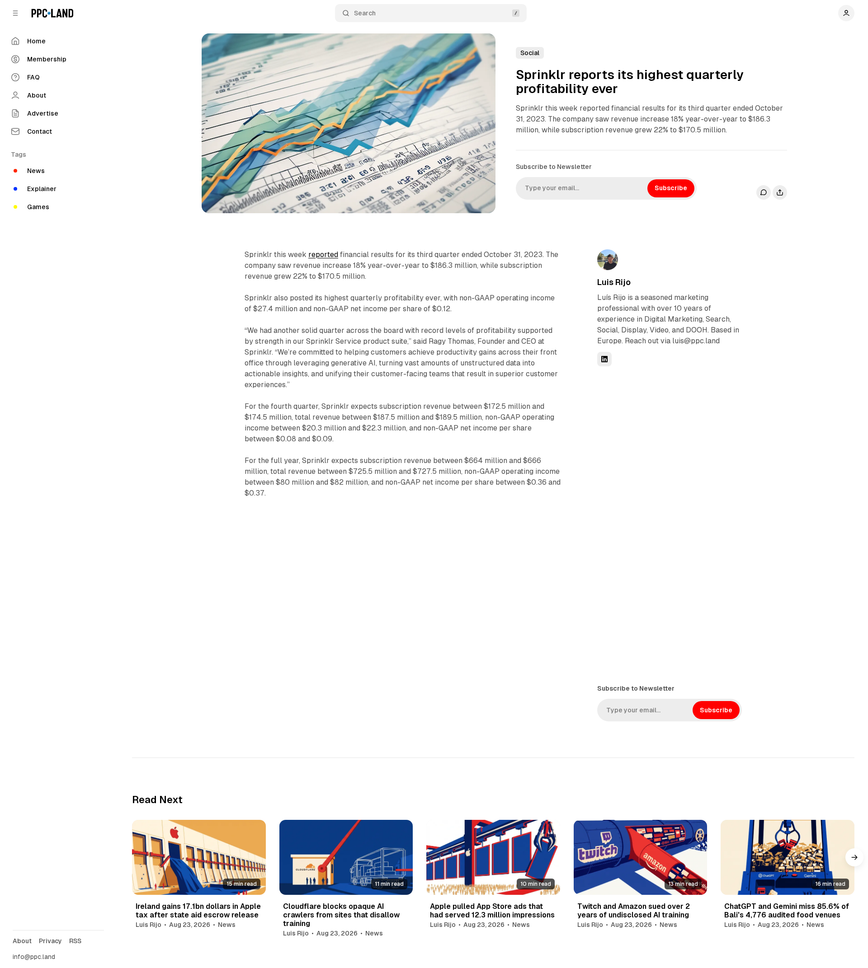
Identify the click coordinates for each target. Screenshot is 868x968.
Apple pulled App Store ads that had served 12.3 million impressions (492, 910)
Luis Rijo (614, 282)
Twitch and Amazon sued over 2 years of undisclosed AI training (633, 910)
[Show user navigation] (846, 13)
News (227, 924)
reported (323, 254)
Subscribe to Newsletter (554, 166)
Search (365, 13)
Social (529, 52)
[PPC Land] (52, 13)
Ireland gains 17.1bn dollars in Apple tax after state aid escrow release (198, 910)
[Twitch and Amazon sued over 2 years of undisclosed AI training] (641, 857)
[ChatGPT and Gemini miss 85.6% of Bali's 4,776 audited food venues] (787, 857)
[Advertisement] (665, 524)
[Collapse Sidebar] (15, 13)
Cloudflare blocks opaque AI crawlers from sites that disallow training (341, 915)
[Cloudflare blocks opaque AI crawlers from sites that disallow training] (346, 857)
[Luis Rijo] (607, 259)
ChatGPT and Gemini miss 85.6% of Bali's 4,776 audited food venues (786, 910)
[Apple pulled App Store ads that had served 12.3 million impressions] (493, 857)
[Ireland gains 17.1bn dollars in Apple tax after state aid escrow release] (199, 857)
